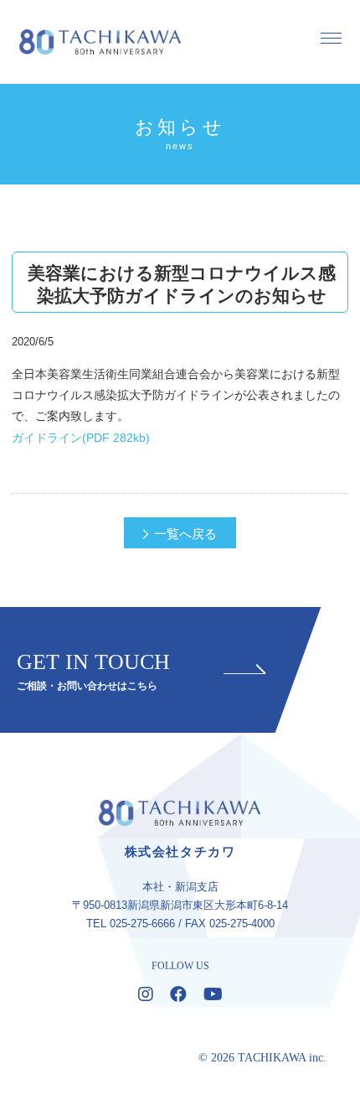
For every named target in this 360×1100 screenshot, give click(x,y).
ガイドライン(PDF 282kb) (81, 437)
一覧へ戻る (185, 534)
